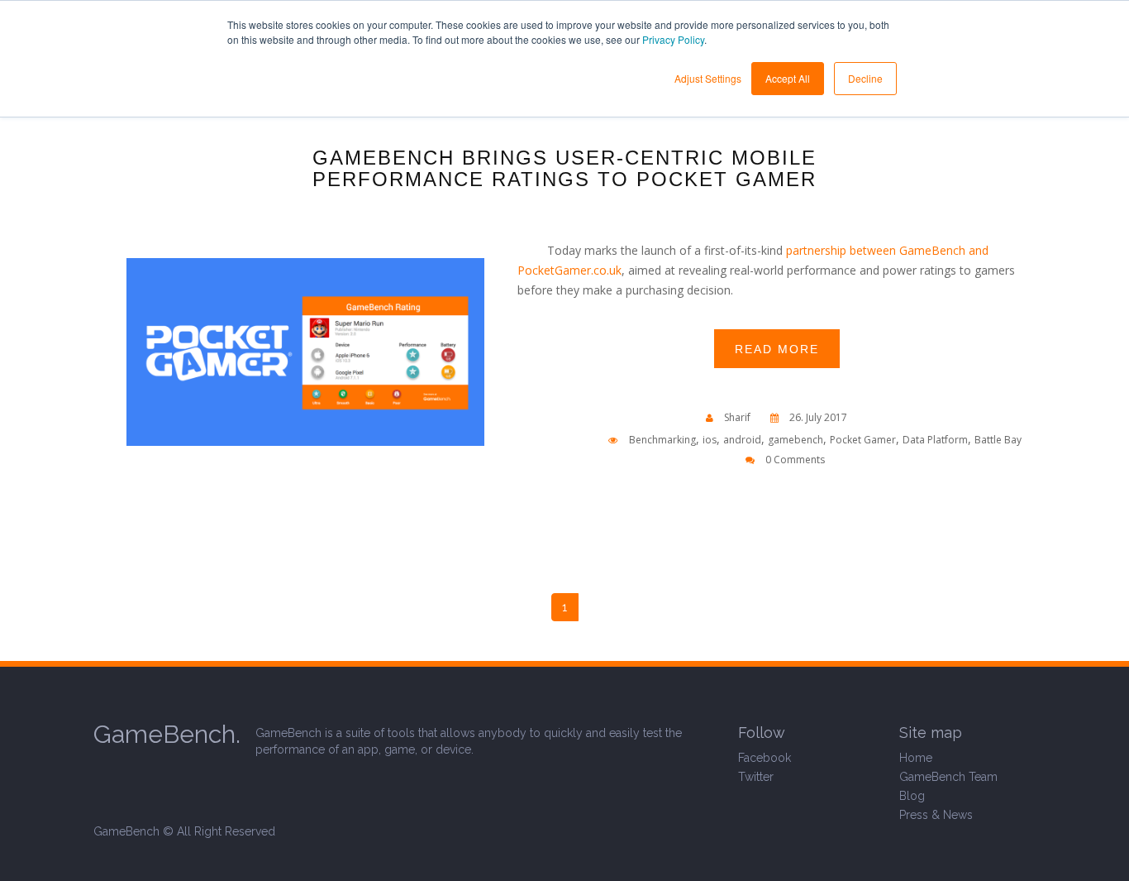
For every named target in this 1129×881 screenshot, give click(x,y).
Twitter (756, 776)
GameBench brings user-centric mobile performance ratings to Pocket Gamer (564, 168)
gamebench (795, 440)
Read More (777, 349)
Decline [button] (865, 78)
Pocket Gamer (863, 440)
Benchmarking (662, 440)
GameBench (126, 831)
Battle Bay (998, 440)
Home (915, 757)
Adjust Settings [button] (707, 78)
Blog (912, 795)
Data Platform (935, 440)
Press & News (936, 814)
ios (710, 440)
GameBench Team (948, 776)
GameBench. (167, 734)
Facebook (764, 757)
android (742, 440)
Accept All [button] (787, 78)
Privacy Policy (673, 39)
